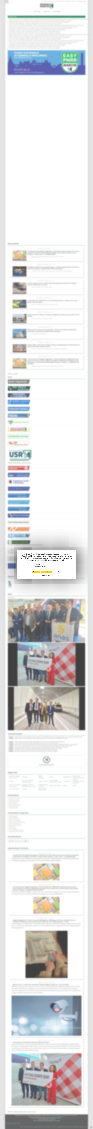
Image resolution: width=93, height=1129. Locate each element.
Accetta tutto (36, 572)
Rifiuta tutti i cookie (46, 572)
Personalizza (57, 572)
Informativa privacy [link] (46, 575)
